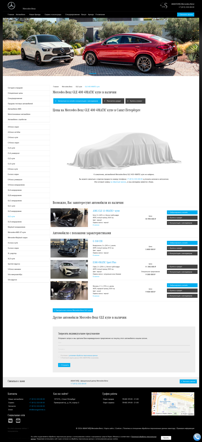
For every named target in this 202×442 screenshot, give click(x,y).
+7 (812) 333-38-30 (186, 7)
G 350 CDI (97, 241)
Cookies (118, 428)
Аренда (91, 14)
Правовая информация (185, 428)
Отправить (65, 365)
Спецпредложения (72, 14)
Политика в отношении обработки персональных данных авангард (149, 428)
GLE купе (78, 87)
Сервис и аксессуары (53, 14)
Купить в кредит (176, 218)
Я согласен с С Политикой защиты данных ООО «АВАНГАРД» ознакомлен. (80, 357)
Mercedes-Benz (66, 87)
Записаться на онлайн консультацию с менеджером (78, 101)
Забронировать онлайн (179, 212)
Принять (166, 438)
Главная (11, 14)
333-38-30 (78, 384)
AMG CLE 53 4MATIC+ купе (106, 210)
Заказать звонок (186, 14)
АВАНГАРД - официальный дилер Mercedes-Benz (23, 5)
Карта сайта (109, 428)
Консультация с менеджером (181, 223)
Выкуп (83, 14)
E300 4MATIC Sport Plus (104, 262)
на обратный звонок (118, 182)
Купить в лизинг (136, 101)
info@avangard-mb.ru (37, 410)
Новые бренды (35, 14)
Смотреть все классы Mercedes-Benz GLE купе (74, 310)
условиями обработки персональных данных (83, 355)
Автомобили (21, 14)
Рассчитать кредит (114, 101)
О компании (100, 14)
